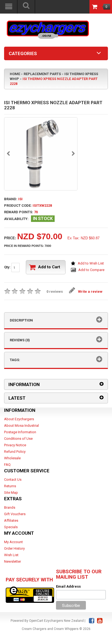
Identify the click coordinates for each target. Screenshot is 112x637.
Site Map (11, 493)
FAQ (7, 465)
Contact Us (12, 479)
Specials (11, 527)
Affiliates (11, 520)
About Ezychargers (19, 419)
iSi (20, 199)
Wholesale (12, 458)
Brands (9, 507)
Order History (14, 548)
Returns (10, 486)
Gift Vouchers (15, 514)
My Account (13, 542)
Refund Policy (15, 452)
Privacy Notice (15, 445)
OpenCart (36, 621)
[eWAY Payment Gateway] (30, 594)
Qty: (7, 267)
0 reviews (54, 291)
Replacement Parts (42, 74)
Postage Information (20, 432)
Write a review (90, 291)
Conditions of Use (18, 439)
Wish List (11, 555)
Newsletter (12, 561)
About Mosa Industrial (21, 425)
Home (15, 74)
